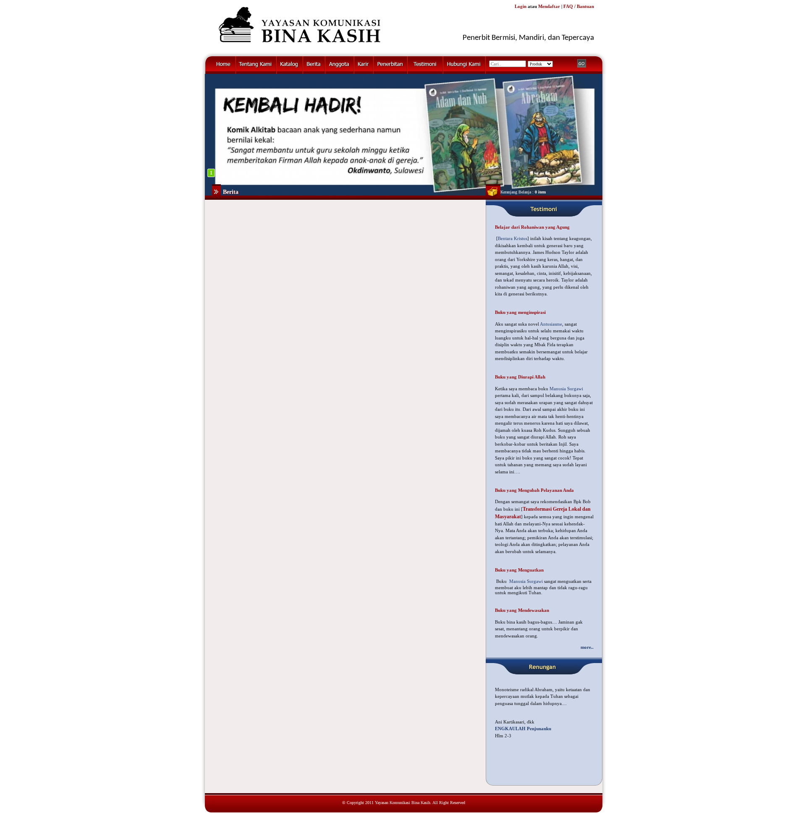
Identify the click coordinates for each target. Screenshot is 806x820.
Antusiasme (551, 323)
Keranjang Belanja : (523, 192)
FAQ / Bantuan (578, 6)
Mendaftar (549, 6)
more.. (587, 647)
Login (520, 6)
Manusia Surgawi (566, 388)
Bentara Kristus (512, 238)
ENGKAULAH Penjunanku (523, 728)
